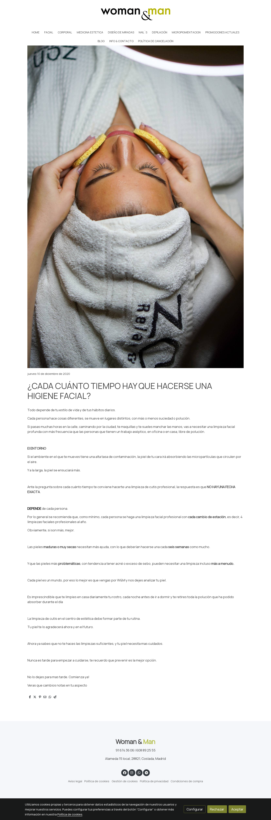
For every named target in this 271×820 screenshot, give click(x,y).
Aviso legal (75, 781)
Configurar (194, 809)
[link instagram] (132, 772)
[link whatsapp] (139, 772)
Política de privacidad (154, 781)
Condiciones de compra (187, 781)
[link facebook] (124, 772)
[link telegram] (146, 772)
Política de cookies (96, 781)
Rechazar (217, 809)
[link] (135, 14)
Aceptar (237, 809)
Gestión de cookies (125, 781)
